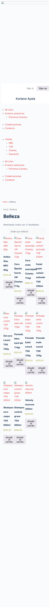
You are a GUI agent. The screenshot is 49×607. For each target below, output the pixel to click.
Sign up (43, 88)
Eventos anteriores (14, 113)
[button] (24, 135)
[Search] (14, 88)
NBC (11, 143)
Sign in (30, 88)
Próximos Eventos (18, 117)
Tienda (8, 139)
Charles (12, 150)
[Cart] (22, 88)
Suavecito (14, 154)
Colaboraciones (13, 124)
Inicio (5, 202)
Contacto (10, 128)
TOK (11, 146)
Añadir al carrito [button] (9, 284)
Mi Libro (9, 109)
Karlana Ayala (25, 98)
